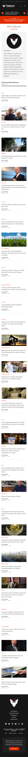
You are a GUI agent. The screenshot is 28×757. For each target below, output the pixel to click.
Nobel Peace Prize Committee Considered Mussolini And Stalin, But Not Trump (13, 541)
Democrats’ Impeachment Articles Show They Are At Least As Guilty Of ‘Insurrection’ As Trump (13, 451)
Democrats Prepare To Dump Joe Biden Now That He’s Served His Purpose (12, 271)
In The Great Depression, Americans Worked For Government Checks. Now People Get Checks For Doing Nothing (12, 405)
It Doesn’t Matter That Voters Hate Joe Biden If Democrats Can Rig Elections (12, 223)
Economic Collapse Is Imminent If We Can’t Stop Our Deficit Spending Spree (12, 613)
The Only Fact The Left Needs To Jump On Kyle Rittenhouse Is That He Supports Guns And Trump (13, 595)
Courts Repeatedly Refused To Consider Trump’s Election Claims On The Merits (12, 423)
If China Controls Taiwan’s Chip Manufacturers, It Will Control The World (13, 288)
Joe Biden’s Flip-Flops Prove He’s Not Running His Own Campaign (12, 656)
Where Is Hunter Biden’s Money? (11, 496)
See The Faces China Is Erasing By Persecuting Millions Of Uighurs (11, 567)
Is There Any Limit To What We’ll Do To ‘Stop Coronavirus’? (13, 630)
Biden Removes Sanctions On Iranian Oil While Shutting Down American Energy (13, 351)
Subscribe (14, 748)
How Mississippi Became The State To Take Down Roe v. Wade (13, 157)
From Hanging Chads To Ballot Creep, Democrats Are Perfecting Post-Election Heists (12, 470)
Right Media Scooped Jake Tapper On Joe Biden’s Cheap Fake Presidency (13, 96)
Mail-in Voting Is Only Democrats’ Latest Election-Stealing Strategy (13, 683)
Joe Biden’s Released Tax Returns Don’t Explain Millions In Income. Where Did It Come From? (13, 187)
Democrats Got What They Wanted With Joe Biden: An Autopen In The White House (13, 324)
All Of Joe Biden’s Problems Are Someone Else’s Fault (13, 205)
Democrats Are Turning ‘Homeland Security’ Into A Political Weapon (11, 378)
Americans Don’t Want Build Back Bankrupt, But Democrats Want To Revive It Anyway (13, 253)
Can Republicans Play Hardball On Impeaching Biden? (11, 306)
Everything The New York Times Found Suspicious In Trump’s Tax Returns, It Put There (13, 513)
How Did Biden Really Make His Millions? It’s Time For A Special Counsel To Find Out (13, 127)
